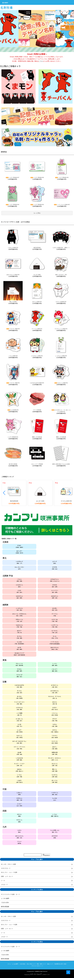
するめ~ (19, 546)
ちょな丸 (19, 642)
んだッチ (54, 562)
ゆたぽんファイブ (19, 654)
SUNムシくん (19, 620)
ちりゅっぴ (19, 675)
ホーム (9, 963)
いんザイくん (54, 625)
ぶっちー (19, 804)
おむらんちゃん (19, 836)
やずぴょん (19, 799)
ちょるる (54, 799)
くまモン (19, 831)
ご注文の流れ (5, 902)
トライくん (54, 714)
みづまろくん (54, 686)
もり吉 (19, 725)
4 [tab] (41, 49)
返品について (50, 963)
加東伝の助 (55, 753)
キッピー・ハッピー (19, 764)
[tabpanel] (37, 28)
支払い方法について (31, 963)
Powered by (27, 974)
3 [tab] (38, 49)
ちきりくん (19, 736)
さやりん (54, 730)
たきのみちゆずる (19, 686)
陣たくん (54, 770)
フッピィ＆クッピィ (19, 702)
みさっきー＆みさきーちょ (19, 742)
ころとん (19, 580)
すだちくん (19, 820)
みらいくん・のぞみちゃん (19, 614)
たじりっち (54, 742)
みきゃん (19, 815)
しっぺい (54, 664)
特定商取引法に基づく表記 (60, 963)
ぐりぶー (19, 842)
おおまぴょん (54, 596)
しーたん (19, 775)
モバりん (19, 637)
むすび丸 (54, 568)
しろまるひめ (19, 758)
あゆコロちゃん (55, 648)
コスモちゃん (19, 708)
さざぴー (54, 708)
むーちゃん (55, 631)
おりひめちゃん (55, 691)
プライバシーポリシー (36, 965)
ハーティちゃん (55, 642)
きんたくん (55, 764)
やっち (54, 637)
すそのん (19, 670)
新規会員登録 (5, 906)
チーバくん (55, 614)
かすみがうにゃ (54, 580)
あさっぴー (19, 551)
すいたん (19, 691)
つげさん (54, 725)
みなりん (54, 702)
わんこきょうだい (19, 568)
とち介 (19, 591)
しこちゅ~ (54, 815)
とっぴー (19, 730)
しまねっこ (19, 793)
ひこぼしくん (19, 719)
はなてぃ (54, 747)
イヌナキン (54, 736)
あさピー (19, 631)
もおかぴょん (19, 596)
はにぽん (54, 609)
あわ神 (19, 753)
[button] (4, 493)
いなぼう (19, 781)
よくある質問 (5, 898)
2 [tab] (36, 49)
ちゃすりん (55, 775)
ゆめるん (19, 770)
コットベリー (54, 591)
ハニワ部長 (19, 714)
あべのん (19, 697)
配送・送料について (41, 963)
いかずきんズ (19, 562)
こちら (41, 61)
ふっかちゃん (19, 609)
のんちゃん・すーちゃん (54, 697)
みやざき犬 (55, 836)
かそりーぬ (55, 620)
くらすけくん (54, 793)
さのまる (54, 585)
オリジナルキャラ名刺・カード (10, 894)
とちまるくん (19, 585)
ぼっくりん (55, 781)
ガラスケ (54, 719)
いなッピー (55, 670)
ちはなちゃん (19, 625)
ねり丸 (19, 648)
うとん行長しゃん (54, 831)
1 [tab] (33, 49)
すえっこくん (19, 664)
